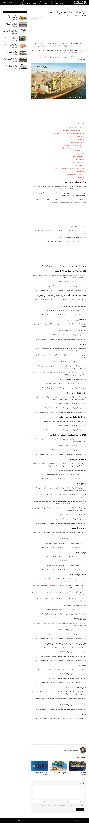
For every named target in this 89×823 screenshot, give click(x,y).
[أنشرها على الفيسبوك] (85, 19)
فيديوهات (5, 2)
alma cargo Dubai (77, 162)
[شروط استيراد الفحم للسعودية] (39, 766)
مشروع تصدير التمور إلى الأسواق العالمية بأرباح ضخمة (11, 44)
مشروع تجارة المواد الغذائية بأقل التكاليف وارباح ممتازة (11, 51)
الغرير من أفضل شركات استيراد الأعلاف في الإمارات (69, 168)
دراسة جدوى (56, 2)
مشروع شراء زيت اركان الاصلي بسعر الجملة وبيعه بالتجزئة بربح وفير (10, 30)
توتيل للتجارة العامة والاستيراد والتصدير (73, 145)
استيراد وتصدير (45, 2)
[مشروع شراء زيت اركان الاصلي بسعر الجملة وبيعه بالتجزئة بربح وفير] (23, 31)
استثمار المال (40, 2)
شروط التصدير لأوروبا (81, 772)
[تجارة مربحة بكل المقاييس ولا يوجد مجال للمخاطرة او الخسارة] (23, 24)
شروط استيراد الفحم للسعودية (41, 772)
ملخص (81, 177)
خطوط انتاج (51, 2)
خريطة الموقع (18, 820)
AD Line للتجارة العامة (77, 151)
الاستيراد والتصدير (53, 585)
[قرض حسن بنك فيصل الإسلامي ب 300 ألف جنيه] (23, 38)
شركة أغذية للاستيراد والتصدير (75, 127)
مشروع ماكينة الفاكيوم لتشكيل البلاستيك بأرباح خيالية (12, 65)
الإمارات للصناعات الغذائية (76, 174)
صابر (82, 15)
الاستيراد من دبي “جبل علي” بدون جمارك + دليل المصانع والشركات (11, 58)
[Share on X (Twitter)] (82, 19)
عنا (23, 820)
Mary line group (78, 157)
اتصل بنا (4, 820)
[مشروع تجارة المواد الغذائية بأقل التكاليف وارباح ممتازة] (23, 52)
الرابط (37, 266)
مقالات (10, 2)
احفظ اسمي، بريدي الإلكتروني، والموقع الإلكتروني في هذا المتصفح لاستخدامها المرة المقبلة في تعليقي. (61, 805)
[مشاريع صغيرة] (80, 2)
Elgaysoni (80, 139)
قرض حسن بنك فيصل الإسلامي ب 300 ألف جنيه (11, 37)
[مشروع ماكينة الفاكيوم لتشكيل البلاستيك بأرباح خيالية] (23, 66)
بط (36, 547)
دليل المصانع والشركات (22, 2)
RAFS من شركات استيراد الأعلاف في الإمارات (71, 148)
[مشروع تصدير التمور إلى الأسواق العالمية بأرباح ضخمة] (23, 45)
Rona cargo (79, 159)
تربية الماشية (40, 43)
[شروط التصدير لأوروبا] (77, 766)
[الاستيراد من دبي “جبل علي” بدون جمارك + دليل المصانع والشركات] (23, 59)
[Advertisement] (58, 32)
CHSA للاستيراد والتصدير (77, 136)
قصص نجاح (16, 2)
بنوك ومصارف (28, 2)
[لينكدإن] (79, 19)
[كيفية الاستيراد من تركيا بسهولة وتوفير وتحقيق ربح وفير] (23, 17)
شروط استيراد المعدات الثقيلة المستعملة (60, 773)
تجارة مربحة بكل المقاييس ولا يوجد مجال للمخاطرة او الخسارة (11, 23)
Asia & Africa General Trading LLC (73, 130)
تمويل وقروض (34, 2)
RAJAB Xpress (79, 165)
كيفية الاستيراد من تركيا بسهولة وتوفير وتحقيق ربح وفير (11, 16)
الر (38, 547)
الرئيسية (67, 2)
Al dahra (80, 171)
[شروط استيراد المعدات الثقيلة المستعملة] (58, 766)
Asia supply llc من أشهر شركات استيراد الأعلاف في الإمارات (67, 133)
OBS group (79, 154)
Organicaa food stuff (77, 142)
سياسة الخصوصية (11, 820)
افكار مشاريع (61, 2)
